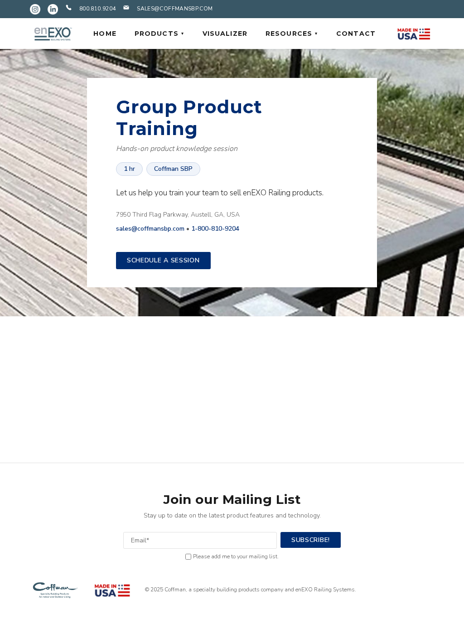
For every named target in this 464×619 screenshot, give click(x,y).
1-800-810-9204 (215, 228)
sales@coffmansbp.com (150, 228)
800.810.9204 (97, 8)
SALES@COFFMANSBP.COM (175, 8)
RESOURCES (289, 33)
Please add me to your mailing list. (236, 556)
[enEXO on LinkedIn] (53, 9)
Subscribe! (310, 540)
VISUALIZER (225, 33)
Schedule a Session (163, 260)
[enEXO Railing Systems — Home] (52, 33)
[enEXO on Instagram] (35, 9)
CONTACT (356, 33)
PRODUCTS (157, 33)
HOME (104, 33)
